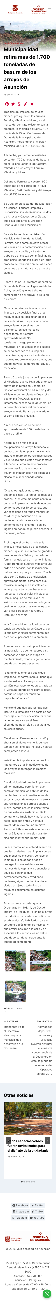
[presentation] (28, 1118)
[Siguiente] (47, 1140)
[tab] (22, 1181)
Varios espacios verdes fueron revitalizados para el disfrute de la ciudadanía (28, 1145)
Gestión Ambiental (14, 43)
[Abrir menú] (49, 7)
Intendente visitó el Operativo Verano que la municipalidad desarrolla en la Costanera (14, 1035)
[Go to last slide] (8, 1140)
